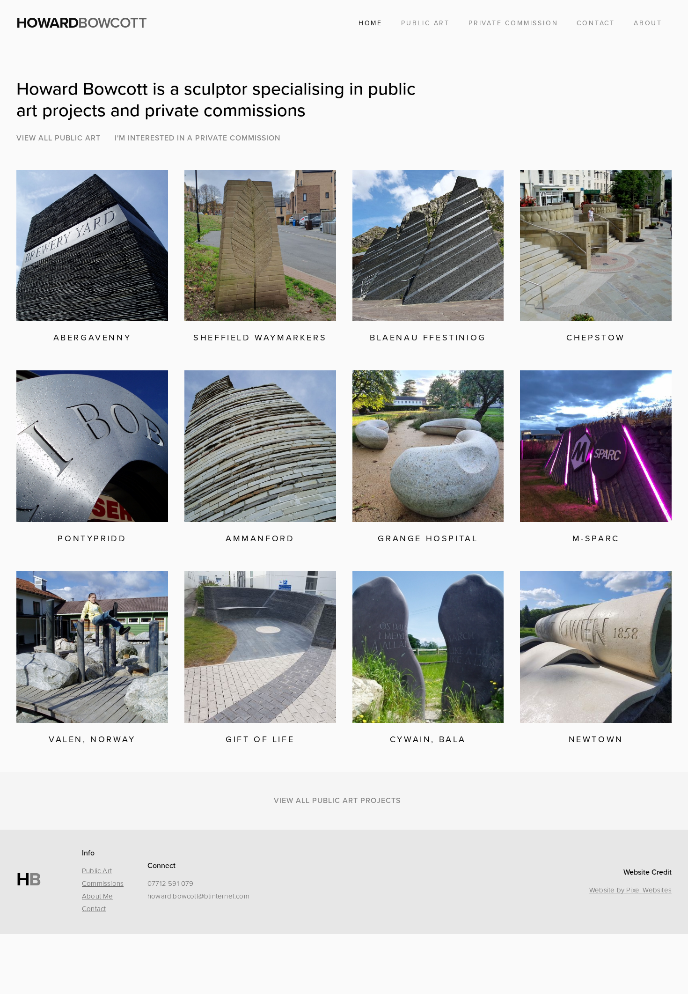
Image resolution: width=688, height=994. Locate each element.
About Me (97, 896)
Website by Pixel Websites (630, 890)
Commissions (103, 883)
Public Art (97, 871)
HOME (370, 23)
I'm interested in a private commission (197, 138)
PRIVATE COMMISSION (513, 23)
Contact (94, 909)
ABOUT (648, 23)
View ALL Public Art (58, 138)
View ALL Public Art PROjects (337, 800)
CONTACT (596, 23)
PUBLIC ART (425, 23)
